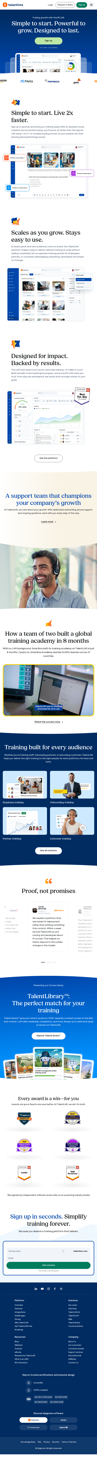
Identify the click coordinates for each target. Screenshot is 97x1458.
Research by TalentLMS (25, 1356)
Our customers (74, 1345)
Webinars (19, 1345)
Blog (17, 1342)
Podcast (18, 1349)
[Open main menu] (91, 5)
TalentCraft (73, 1316)
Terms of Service (69, 1442)
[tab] (43, 962)
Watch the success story (47, 722)
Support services (75, 1352)
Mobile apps (20, 1316)
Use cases (72, 1305)
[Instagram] (48, 1289)
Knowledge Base (28, 1442)
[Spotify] (61, 1289)
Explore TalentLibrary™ (48, 1036)
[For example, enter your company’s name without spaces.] (63, 1251)
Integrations (20, 1312)
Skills (70, 1319)
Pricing (17, 1319)
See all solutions (48, 851)
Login (50, 5)
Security (55, 1442)
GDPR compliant (41, 1390)
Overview (19, 1305)
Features (18, 1309)
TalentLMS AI (74, 1312)
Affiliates (72, 1359)
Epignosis (41, 1448)
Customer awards (76, 1349)
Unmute (88, 670)
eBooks (18, 1352)
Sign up (81, 5)
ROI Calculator (21, 1363)
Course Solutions (75, 1326)
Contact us (73, 1363)
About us (72, 1342)
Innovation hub (74, 1356)
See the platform (49, 458)
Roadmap (19, 1330)
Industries (72, 1309)
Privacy (46, 1442)
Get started (48, 1265)
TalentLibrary (74, 1323)
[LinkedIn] (35, 1289)
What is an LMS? (22, 1359)
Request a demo (65, 5)
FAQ (39, 1442)
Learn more (47, 522)
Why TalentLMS (21, 1323)
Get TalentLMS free (23, 1326)
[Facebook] (54, 1289)
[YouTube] (42, 1289)
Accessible (38, 1383)
